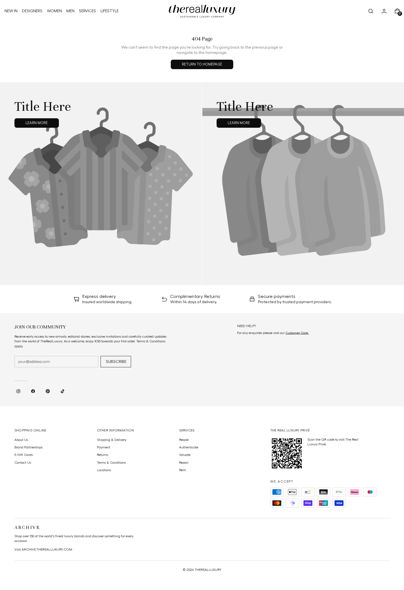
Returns (102, 454)
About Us (21, 439)
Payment (103, 447)
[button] (370, 11)
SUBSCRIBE (116, 362)
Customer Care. (297, 333)
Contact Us (22, 462)
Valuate (184, 454)
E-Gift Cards (23, 454)
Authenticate (188, 447)
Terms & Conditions (111, 462)
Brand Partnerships (28, 447)
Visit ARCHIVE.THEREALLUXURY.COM (43, 549)
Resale (184, 439)
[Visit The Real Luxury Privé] (286, 453)
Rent (182, 470)
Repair (184, 462)
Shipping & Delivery (111, 439)
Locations (104, 470)
